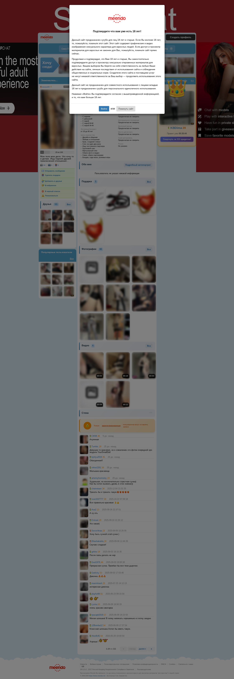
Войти (104, 108)
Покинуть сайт (125, 108)
